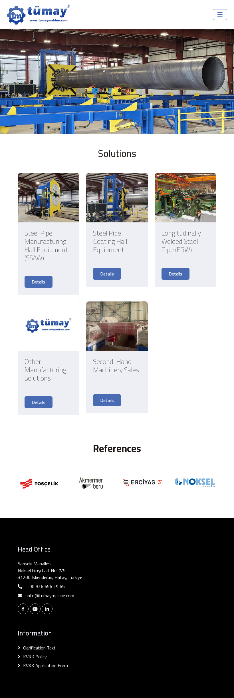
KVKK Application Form (45, 665)
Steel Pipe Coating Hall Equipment (110, 241)
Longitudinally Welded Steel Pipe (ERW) (181, 241)
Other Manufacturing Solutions (45, 370)
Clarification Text (39, 647)
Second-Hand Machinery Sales (116, 367)
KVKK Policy (35, 656)
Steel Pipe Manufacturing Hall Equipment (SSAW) (46, 245)
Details (38, 281)
